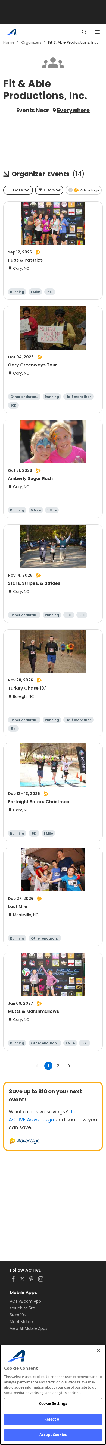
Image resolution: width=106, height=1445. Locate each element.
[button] (49, 190)
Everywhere (73, 110)
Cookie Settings (53, 1403)
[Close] (99, 1350)
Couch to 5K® (22, 1308)
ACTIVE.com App (25, 1301)
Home (9, 42)
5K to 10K (18, 1315)
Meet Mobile (21, 1321)
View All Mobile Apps (28, 1328)
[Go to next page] (69, 1066)
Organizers (31, 42)
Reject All (52, 1419)
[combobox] (18, 190)
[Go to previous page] (37, 1066)
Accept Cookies (53, 1434)
